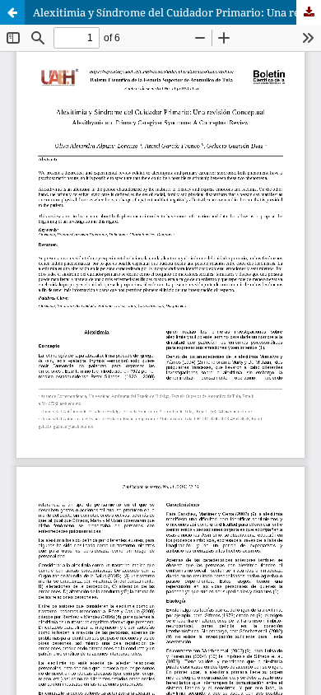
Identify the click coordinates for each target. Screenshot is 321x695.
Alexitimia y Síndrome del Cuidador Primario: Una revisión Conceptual (177, 12)
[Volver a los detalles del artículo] (12, 12)
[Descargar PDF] (308, 12)
